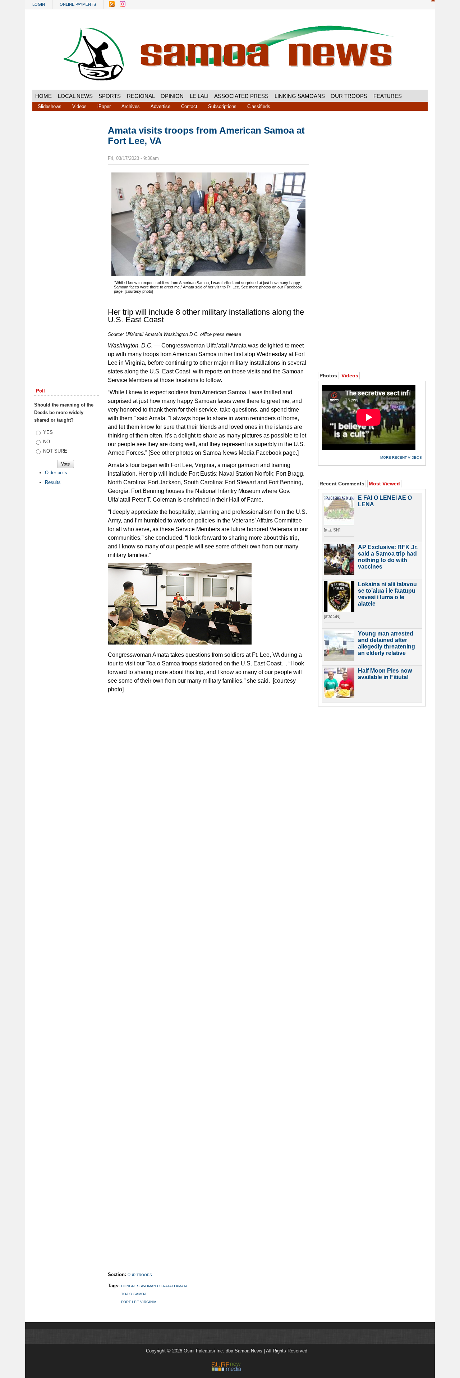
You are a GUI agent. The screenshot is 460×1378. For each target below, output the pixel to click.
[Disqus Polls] (208, 787)
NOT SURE (55, 451)
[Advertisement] (66, 235)
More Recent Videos (401, 457)
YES (48, 432)
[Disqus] (208, 975)
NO (46, 441)
